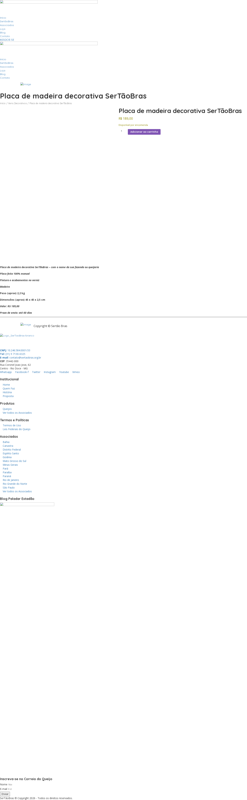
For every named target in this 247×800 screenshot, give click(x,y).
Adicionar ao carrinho (144, 131)
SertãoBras (6, 21)
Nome (3, 784)
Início (3, 17)
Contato (5, 36)
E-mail (3, 789)
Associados (7, 25)
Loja (2, 29)
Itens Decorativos (17, 103)
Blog (2, 32)
